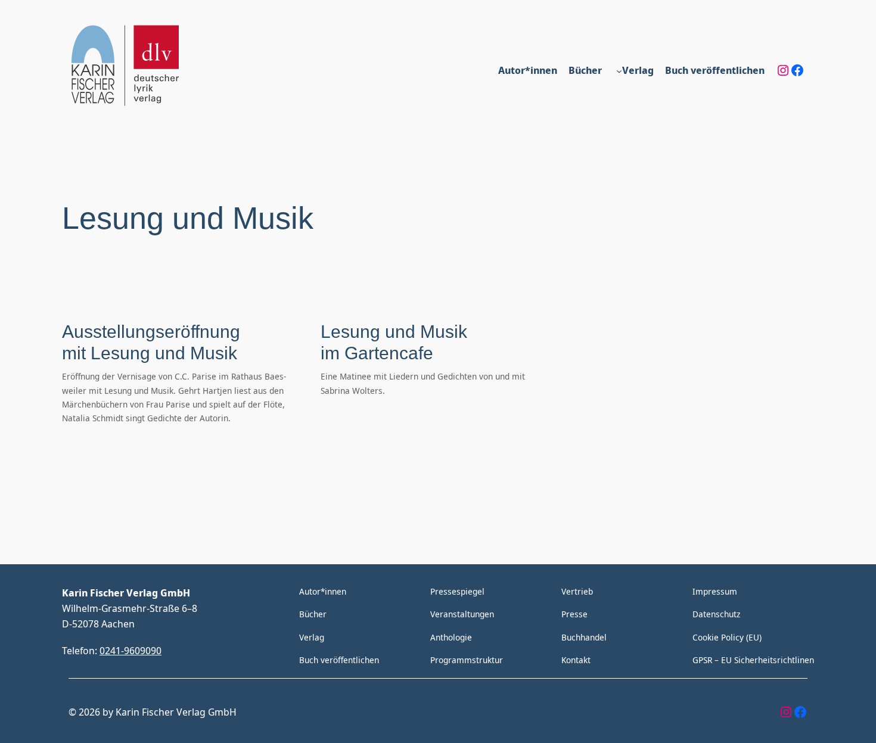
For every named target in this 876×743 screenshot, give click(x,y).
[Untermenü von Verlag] (619, 70)
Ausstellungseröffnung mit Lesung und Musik (151, 342)
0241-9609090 (130, 650)
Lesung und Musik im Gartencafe (394, 342)
